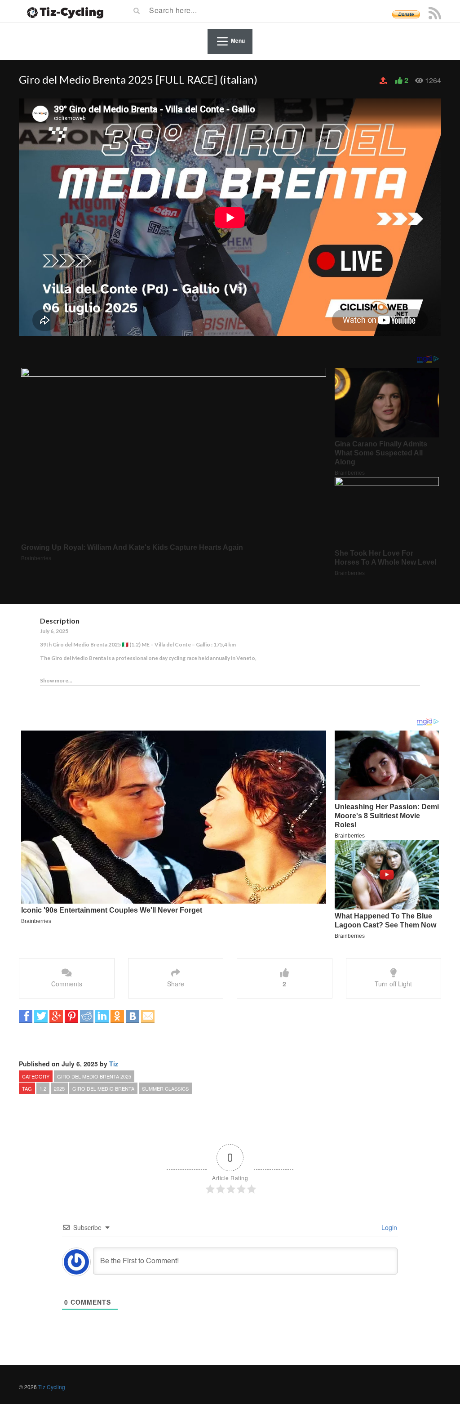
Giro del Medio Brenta (103, 1088)
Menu (238, 41)
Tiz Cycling (51, 1387)
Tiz (113, 1063)
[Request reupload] (384, 80)
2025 (59, 1088)
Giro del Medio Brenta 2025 (94, 1076)
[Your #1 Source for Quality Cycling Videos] (62, 11)
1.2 (43, 1088)
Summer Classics (165, 1088)
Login (388, 1227)
